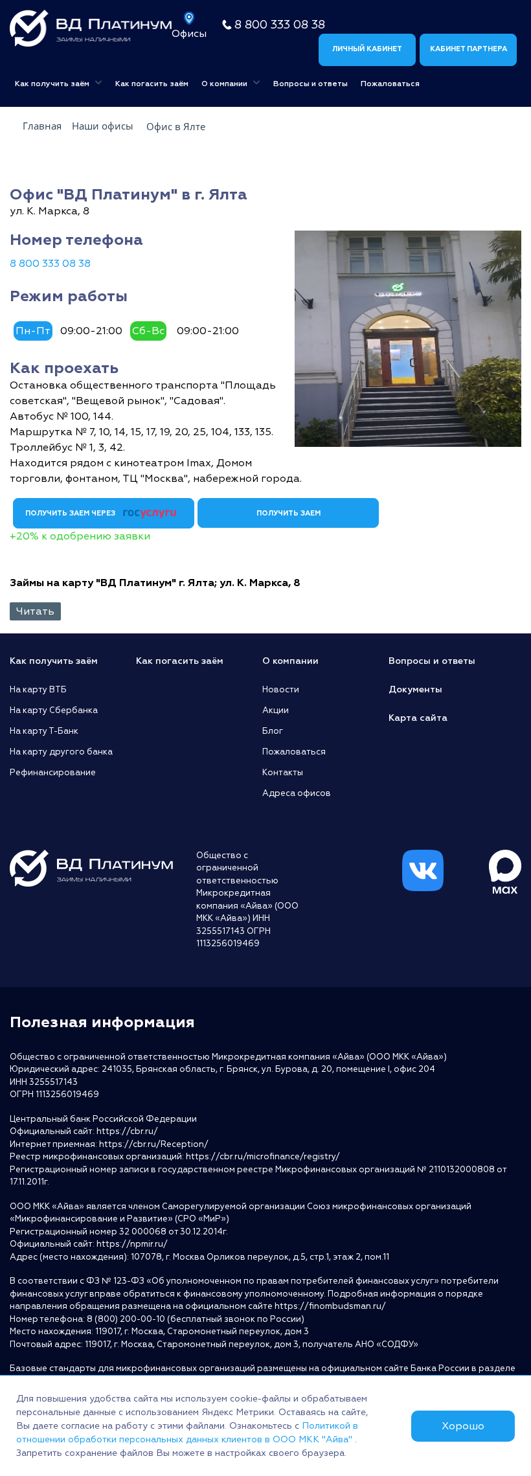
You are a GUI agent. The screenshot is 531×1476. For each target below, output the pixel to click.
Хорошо (463, 1426)
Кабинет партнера (468, 49)
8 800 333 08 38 (279, 24)
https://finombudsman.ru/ (330, 1306)
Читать (35, 611)
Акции (275, 710)
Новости (280, 690)
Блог (272, 731)
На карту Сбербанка (54, 710)
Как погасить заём (151, 84)
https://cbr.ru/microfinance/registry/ (263, 1157)
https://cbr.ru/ (127, 1131)
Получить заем (288, 513)
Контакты (282, 772)
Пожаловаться (390, 84)
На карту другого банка (61, 752)
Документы (415, 689)
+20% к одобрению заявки (80, 536)
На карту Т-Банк (44, 731)
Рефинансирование (53, 772)
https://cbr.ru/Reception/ (154, 1144)
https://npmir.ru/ (132, 1244)
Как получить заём (53, 84)
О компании (225, 84)
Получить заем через (71, 513)
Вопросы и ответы (310, 84)
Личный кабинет (367, 49)
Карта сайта (418, 717)
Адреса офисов (296, 793)
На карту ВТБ (38, 690)
